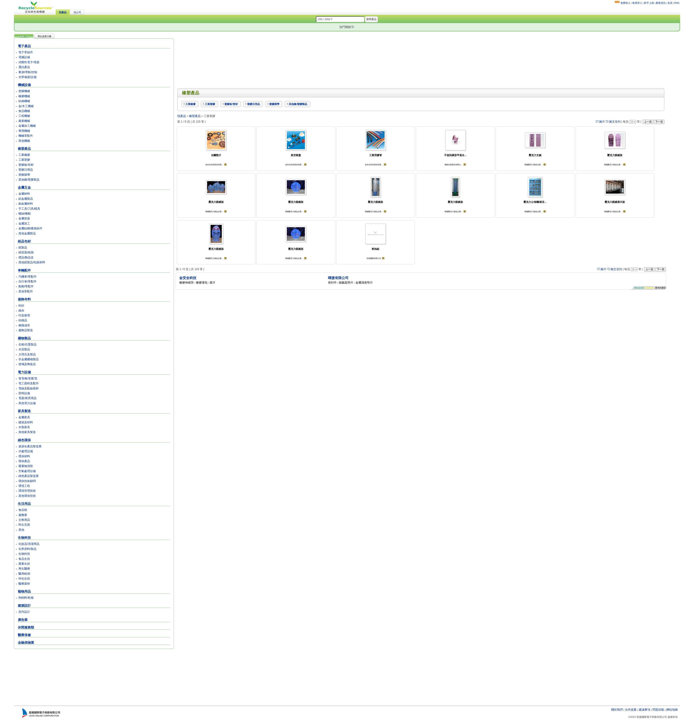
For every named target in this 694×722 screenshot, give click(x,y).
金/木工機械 (26, 106)
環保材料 (24, 456)
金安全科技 (187, 278)
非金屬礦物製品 (28, 359)
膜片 (212, 282)
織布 (21, 310)
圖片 (602, 121)
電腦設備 (24, 57)
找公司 (77, 12)
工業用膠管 (375, 155)
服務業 (22, 514)
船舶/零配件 (26, 286)
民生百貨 (24, 524)
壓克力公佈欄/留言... (535, 201)
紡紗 (21, 305)
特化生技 (24, 578)
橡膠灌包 (201, 282)
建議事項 (644, 709)
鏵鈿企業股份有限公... (453, 165)
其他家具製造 (27, 432)
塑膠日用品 (25, 169)
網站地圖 (672, 709)
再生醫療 (24, 568)
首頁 (669, 2)
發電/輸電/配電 (27, 378)
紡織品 (22, 320)
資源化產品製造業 (30, 446)
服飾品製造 (25, 330)
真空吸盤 (296, 155)
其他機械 (24, 140)
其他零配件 (25, 291)
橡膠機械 (24, 96)
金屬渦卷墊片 (364, 282)
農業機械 (24, 120)
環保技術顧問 (27, 481)
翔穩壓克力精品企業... (533, 165)
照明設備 (24, 393)
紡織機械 (24, 101)
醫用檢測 (24, 573)
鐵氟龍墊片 (346, 282)
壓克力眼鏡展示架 (615, 201)
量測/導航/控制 (27, 72)
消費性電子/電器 (28, 62)
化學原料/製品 (27, 548)
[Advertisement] (94, 677)
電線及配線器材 (28, 388)
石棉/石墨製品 (27, 344)
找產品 (63, 12)
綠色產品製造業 (28, 475)
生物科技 (24, 553)
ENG (677, 2)
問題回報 (658, 709)
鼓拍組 (375, 248)
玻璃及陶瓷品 (27, 364)
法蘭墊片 (216, 155)
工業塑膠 (24, 159)
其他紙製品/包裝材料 (31, 262)
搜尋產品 (371, 19)
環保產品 (24, 461)
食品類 (22, 509)
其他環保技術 (27, 495)
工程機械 (24, 115)
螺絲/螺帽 (24, 213)
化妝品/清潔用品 (28, 543)
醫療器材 (24, 583)
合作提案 (631, 709)
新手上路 (649, 2)
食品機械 (24, 111)
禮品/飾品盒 (26, 257)
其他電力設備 (27, 403)
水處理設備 (25, 451)
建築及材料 (25, 422)
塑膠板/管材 (26, 164)
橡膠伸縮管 (186, 282)
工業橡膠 (24, 154)
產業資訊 (661, 2)
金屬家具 (24, 417)
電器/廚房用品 (27, 398)
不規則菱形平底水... (455, 155)
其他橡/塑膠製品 (28, 179)
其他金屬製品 (27, 233)
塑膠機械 (24, 91)
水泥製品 (24, 349)
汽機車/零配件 (27, 276)
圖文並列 (615, 121)
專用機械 (24, 130)
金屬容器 (24, 218)
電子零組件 (25, 52)
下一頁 (659, 121)
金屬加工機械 (27, 125)
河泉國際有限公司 (374, 258)
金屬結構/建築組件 (30, 228)
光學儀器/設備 (27, 77)
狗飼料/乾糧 (26, 597)
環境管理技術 (27, 490)
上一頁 (648, 121)
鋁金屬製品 (25, 198)
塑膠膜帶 (24, 174)
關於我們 (617, 709)
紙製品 (22, 247)
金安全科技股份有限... (214, 165)
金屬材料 (24, 193)
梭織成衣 (24, 325)
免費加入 (625, 2)
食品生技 (24, 558)
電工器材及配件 (28, 383)
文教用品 (24, 519)
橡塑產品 (195, 116)
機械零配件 (25, 135)
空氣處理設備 (27, 471)
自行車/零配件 (27, 281)
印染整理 (24, 315)
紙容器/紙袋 (26, 252)
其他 (21, 529)
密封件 (332, 282)
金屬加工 (24, 223)
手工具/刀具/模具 (29, 208)
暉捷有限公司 (338, 278)
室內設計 (24, 611)
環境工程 (24, 485)
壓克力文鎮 (535, 155)
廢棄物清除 (25, 466)
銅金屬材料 (25, 203)
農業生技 (24, 563)
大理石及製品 (27, 354)
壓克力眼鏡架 (614, 155)
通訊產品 (24, 67)
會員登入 (637, 2)
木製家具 (24, 427)
